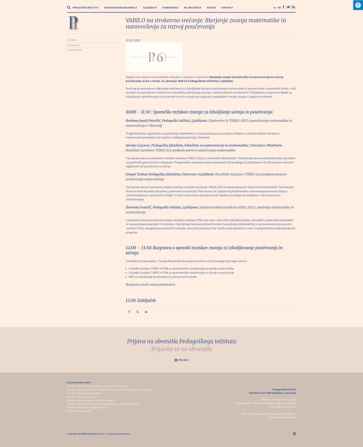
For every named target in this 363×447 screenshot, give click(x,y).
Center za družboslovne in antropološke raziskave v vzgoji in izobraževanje (109, 389)
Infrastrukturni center (79, 411)
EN (279, 7)
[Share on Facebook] (129, 312)
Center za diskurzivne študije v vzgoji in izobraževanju (97, 386)
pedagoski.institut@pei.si (281, 413)
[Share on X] (138, 312)
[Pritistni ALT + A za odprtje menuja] (358, 5)
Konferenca (170, 7)
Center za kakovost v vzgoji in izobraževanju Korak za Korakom (102, 404)
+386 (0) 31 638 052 (263, 403)
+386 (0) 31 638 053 (285, 403)
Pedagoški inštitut (86, 7)
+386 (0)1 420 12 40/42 (283, 399)
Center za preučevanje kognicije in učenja (90, 400)
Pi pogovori (73, 45)
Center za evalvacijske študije (84, 393)
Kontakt (227, 7)
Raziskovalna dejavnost (120, 7)
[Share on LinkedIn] (146, 312)
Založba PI (150, 7)
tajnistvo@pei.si (256, 413)
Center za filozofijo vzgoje (82, 396)
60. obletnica (192, 7)
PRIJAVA (183, 360)
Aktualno (72, 40)
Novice (211, 7)
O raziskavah (74, 50)
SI (274, 7)
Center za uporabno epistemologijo (87, 407)
